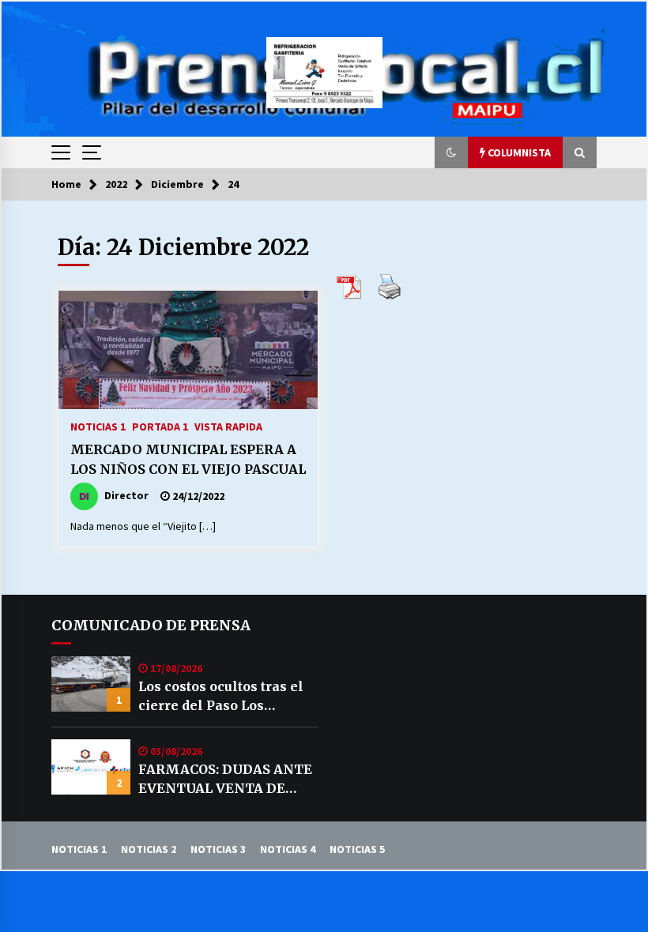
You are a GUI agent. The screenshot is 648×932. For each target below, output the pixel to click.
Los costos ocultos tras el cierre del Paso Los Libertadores (220, 696)
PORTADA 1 (160, 425)
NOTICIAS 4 (287, 849)
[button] (451, 152)
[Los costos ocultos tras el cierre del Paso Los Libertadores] (90, 684)
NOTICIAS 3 (218, 849)
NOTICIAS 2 (148, 849)
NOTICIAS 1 (98, 425)
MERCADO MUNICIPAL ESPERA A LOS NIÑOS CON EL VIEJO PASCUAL (188, 459)
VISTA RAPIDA (228, 425)
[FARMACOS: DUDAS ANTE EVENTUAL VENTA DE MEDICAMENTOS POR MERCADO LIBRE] (90, 767)
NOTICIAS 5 (357, 849)
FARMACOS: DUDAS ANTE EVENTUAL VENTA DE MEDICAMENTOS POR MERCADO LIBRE (225, 779)
